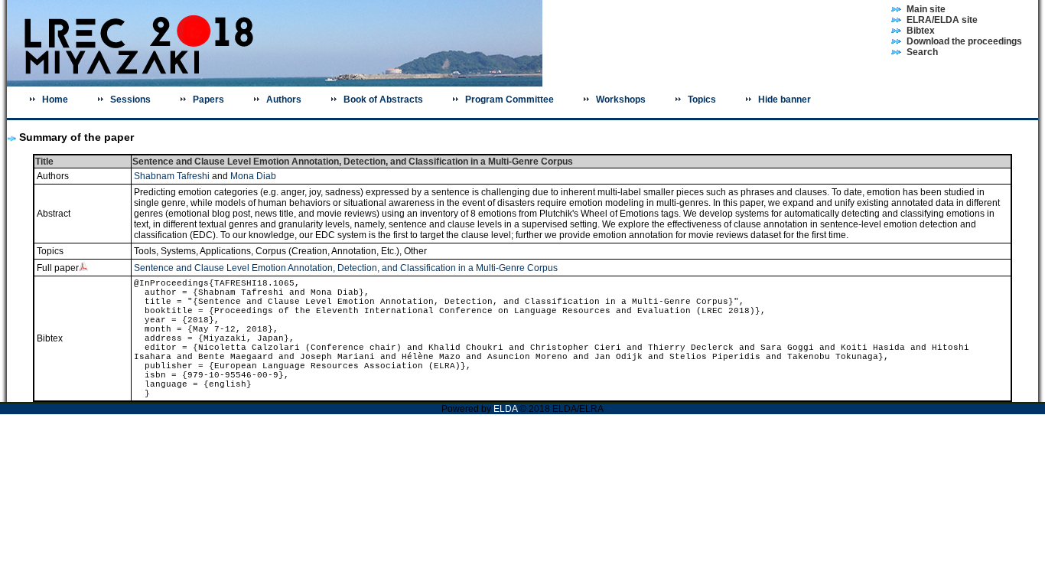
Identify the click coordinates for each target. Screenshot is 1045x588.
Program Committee (509, 99)
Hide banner (784, 99)
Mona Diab (253, 176)
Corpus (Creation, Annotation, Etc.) (327, 251)
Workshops (621, 99)
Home (55, 99)
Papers (208, 99)
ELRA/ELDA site (942, 20)
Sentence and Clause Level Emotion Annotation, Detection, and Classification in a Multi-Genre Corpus (346, 268)
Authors (283, 99)
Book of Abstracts (383, 99)
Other (415, 251)
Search (922, 52)
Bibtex (921, 30)
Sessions (130, 99)
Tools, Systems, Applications (192, 251)
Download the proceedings (964, 41)
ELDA (506, 408)
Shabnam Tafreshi (172, 176)
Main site (926, 9)
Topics (702, 99)
